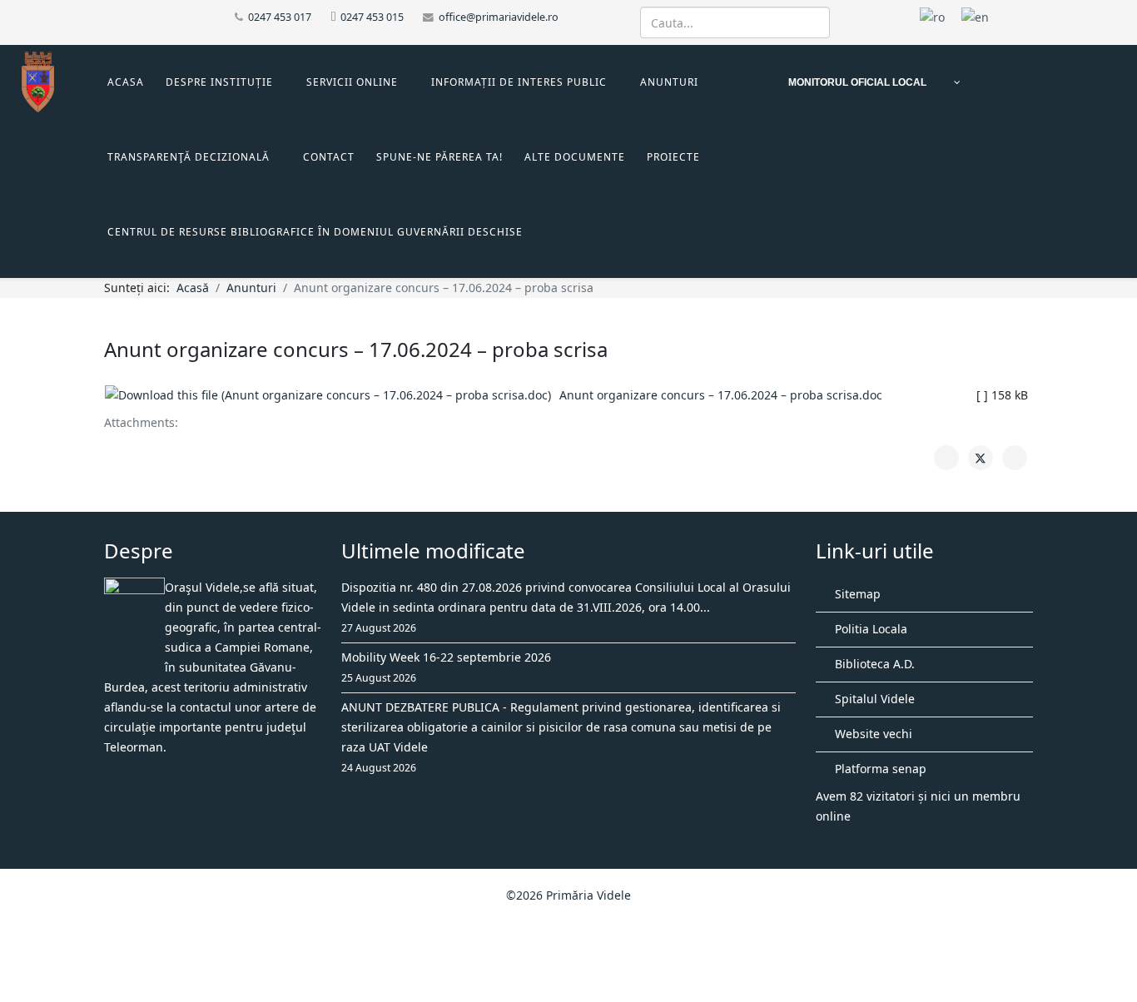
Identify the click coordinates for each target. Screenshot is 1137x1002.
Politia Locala (869, 629)
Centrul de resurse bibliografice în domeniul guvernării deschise (315, 232)
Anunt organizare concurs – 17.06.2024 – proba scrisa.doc (720, 395)
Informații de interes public (519, 82)
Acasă (192, 287)
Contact (329, 157)
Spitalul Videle (873, 699)
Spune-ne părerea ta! (439, 157)
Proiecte (673, 157)
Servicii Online (352, 82)
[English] (975, 16)
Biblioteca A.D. (873, 664)
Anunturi (669, 82)
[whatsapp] (151, 16)
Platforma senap (879, 768)
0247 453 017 (279, 17)
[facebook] (110, 16)
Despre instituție (219, 82)
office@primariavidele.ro (499, 17)
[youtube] (131, 16)
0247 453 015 (372, 17)
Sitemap (856, 594)
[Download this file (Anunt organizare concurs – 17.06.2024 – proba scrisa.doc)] (332, 395)
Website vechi (872, 734)
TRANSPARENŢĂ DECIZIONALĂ (188, 157)
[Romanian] (932, 16)
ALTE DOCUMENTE (574, 157)
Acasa (125, 82)
